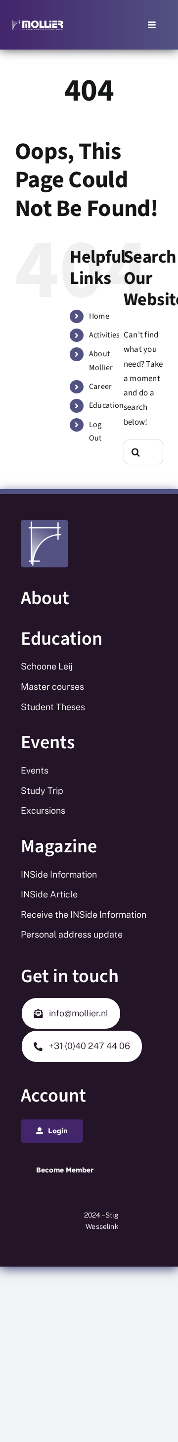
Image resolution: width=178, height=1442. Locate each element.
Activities (104, 335)
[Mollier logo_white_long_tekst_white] (37, 23)
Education (106, 405)
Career (100, 386)
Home (99, 316)
